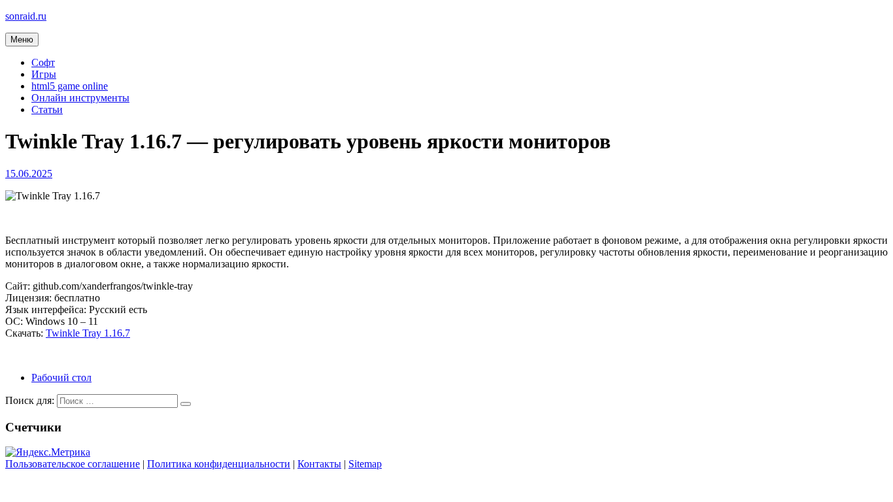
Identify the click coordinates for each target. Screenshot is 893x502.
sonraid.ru (25, 16)
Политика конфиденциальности (218, 463)
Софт (43, 62)
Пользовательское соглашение (72, 463)
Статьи (47, 109)
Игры (43, 74)
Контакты (319, 463)
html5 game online (69, 86)
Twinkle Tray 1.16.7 (88, 333)
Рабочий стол (61, 377)
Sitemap (365, 463)
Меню (21, 39)
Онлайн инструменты (80, 97)
